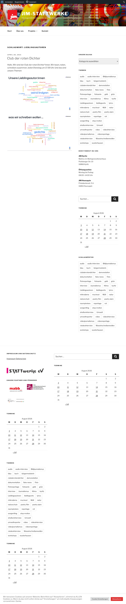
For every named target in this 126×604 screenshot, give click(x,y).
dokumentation (86, 90)
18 (87, 234)
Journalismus (95, 99)
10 (81, 229)
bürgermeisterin (100, 81)
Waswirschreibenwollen (105, 138)
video (97, 130)
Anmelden (9, 2)
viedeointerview (86, 138)
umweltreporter (86, 130)
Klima (106, 99)
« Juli (86, 246)
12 (93, 229)
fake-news (99, 90)
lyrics (111, 103)
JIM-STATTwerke (45, 13)
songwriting (84, 121)
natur (111, 107)
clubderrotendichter (88, 85)
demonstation (104, 85)
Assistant (32, 2)
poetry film (97, 112)
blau (81, 81)
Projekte (31, 31)
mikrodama (84, 107)
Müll (104, 107)
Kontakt (45, 31)
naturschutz (84, 112)
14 (105, 229)
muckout (95, 107)
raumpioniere (85, 116)
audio (82, 76)
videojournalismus (87, 134)
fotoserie (97, 94)
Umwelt (100, 125)
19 (93, 234)
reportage (97, 116)
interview (83, 99)
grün (113, 94)
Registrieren (19, 2)
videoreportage (103, 134)
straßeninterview (86, 125)
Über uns (20, 31)
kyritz (114, 99)
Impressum (11, 359)
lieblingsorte (101, 103)
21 (105, 234)
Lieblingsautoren (86, 103)
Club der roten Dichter (23, 58)
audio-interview (93, 76)
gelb (106, 94)
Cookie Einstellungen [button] (100, 599)
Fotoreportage (85, 94)
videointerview (109, 130)
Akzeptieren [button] (116, 599)
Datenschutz (21, 359)
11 (87, 229)
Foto (108, 90)
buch (88, 81)
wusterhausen (97, 143)
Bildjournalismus (109, 76)
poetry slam (109, 112)
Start (9, 31)
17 (81, 234)
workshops (84, 143)
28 (105, 238)
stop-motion (97, 121)
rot (106, 116)
